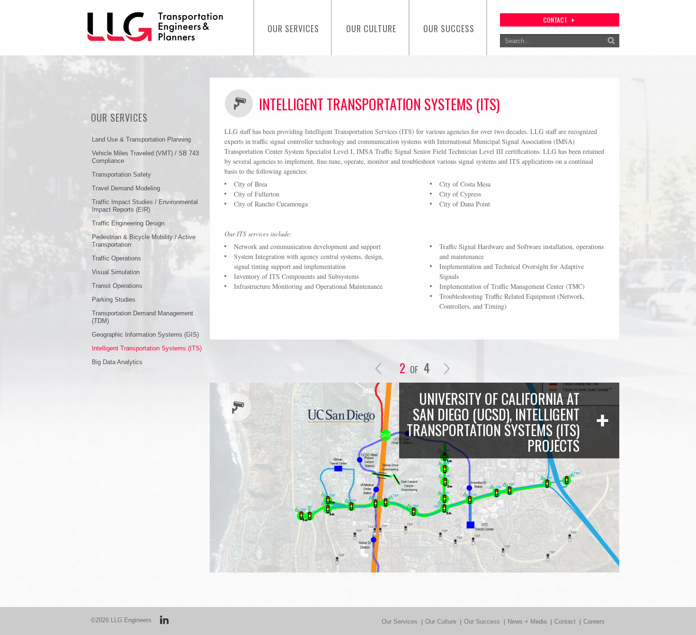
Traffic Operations (116, 258)
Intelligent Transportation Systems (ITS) (147, 348)
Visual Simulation (116, 272)
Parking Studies (113, 299)
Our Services (293, 28)
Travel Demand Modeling (126, 188)
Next (446, 369)
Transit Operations (117, 285)
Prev (378, 369)
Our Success (448, 28)
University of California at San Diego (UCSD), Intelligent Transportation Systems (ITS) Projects (493, 422)
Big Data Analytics (117, 362)
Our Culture (371, 28)
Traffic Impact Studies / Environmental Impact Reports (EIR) (145, 205)
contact (555, 20)
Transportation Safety (121, 174)
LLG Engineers (131, 620)
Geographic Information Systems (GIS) (145, 334)
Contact (565, 621)
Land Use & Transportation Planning (141, 139)
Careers (594, 621)
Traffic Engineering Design (128, 223)
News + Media (527, 621)
